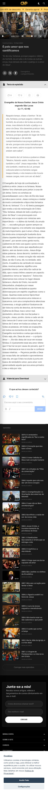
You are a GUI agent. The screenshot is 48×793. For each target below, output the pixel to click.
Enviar (24, 719)
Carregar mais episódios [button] (24, 667)
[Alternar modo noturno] (39, 3)
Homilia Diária (7, 43)
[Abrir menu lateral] (4, 3)
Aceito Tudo (24, 780)
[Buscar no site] (44, 3)
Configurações (24, 787)
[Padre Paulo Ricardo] (24, 3)
